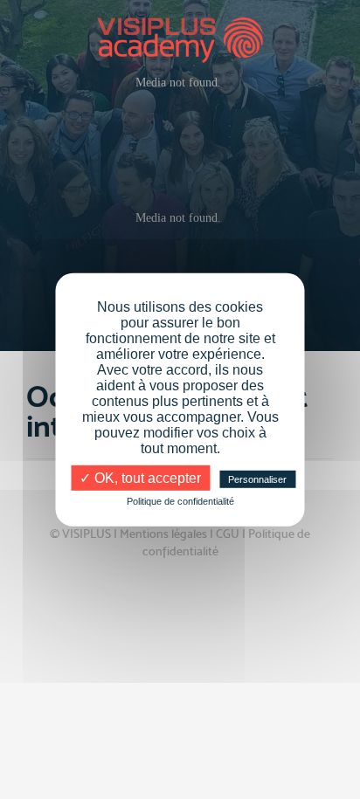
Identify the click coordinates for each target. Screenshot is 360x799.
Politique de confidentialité (180, 500)
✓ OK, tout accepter (140, 477)
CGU (227, 534)
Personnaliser (257, 478)
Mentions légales (163, 534)
